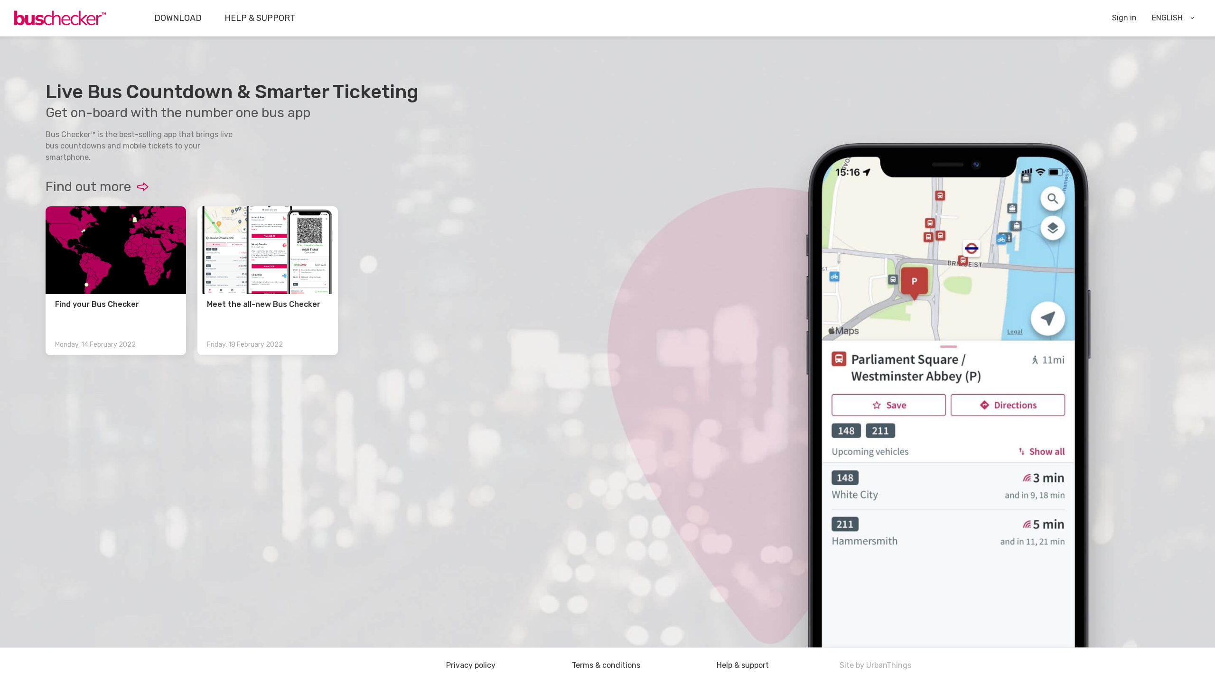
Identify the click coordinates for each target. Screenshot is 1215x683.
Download (178, 18)
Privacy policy (470, 665)
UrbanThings (888, 665)
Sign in (1124, 17)
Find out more (88, 186)
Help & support (260, 18)
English (1167, 17)
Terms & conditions (606, 665)
